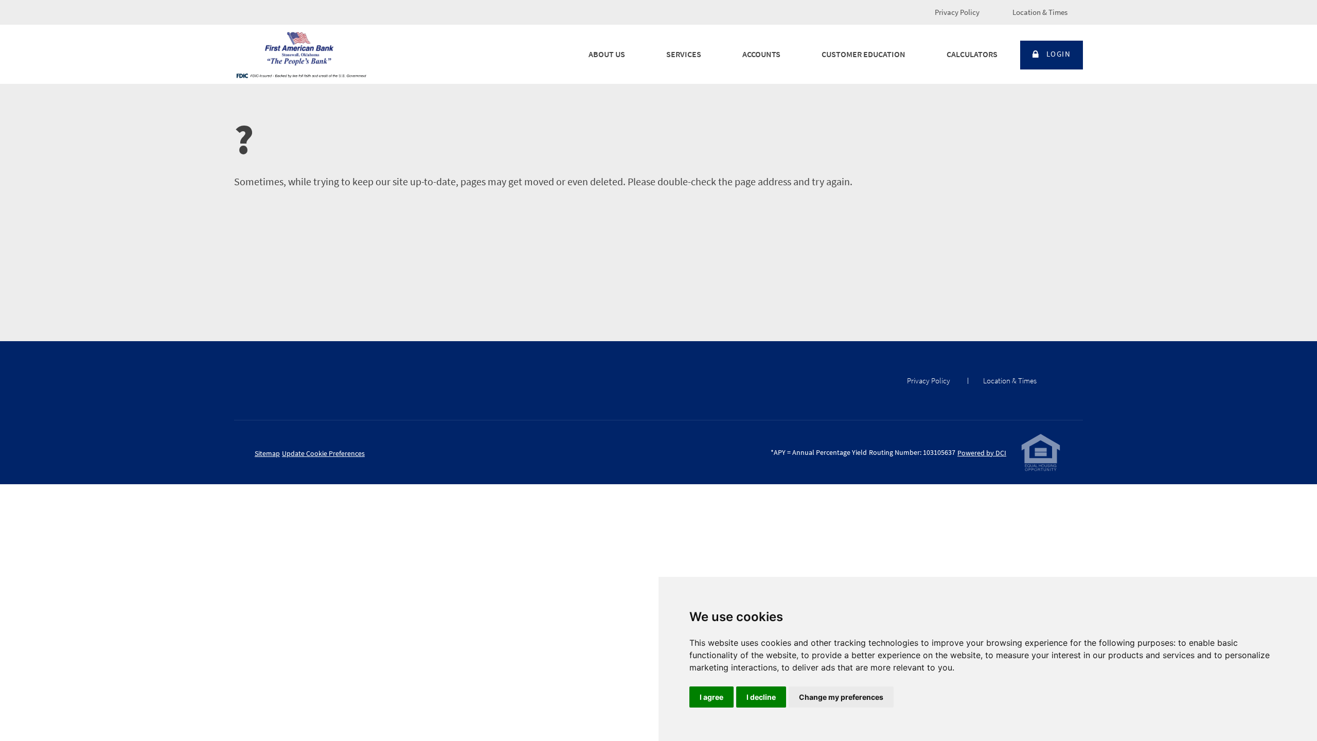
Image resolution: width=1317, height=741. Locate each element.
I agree (711, 697)
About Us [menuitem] (607, 54)
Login (1058, 54)
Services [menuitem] (683, 54)
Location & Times (1039, 12)
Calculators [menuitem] (972, 54)
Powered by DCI (981, 452)
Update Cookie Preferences (323, 453)
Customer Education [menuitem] (863, 54)
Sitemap (267, 453)
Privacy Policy (957, 12)
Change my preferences (841, 697)
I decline (761, 697)
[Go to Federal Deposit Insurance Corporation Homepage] (301, 75)
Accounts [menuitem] (761, 54)
